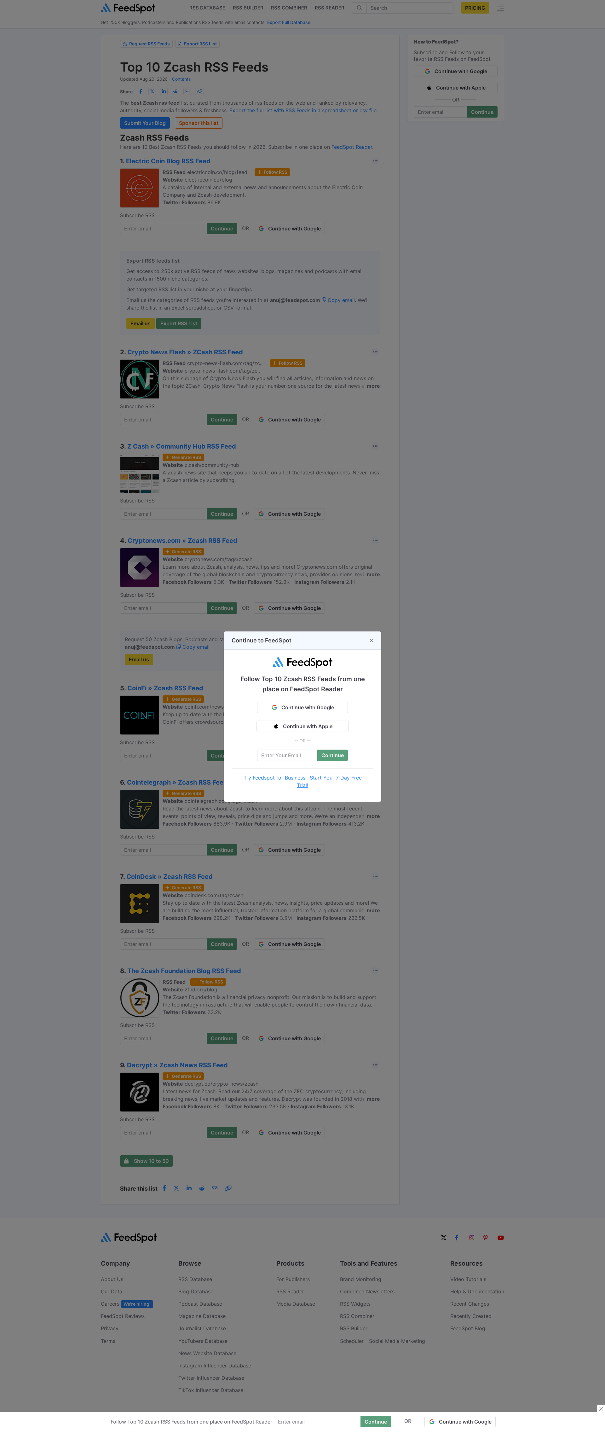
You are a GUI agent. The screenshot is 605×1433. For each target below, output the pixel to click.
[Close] (371, 640)
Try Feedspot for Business (274, 778)
